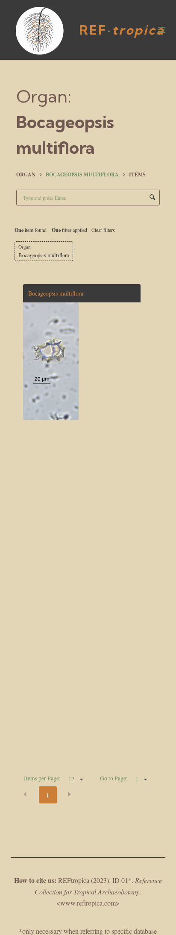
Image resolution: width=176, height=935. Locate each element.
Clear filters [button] (103, 229)
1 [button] (47, 795)
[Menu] (161, 30)
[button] (25, 794)
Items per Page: (42, 778)
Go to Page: (114, 778)
